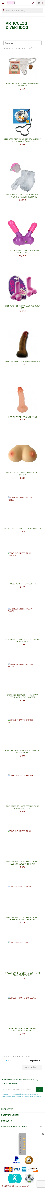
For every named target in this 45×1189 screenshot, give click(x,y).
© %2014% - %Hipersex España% (16, 1186)
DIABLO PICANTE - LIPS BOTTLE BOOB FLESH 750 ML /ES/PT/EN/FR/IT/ (22, 974)
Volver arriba (32, 1067)
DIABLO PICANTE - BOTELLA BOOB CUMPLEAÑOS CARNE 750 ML (22, 1029)
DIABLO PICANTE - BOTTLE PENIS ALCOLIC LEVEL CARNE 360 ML (22, 807)
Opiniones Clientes (21, 1144)
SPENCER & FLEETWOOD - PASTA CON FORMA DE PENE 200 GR (22, 640)
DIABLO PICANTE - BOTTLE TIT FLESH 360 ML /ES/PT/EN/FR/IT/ (22, 751)
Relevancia (22, 43)
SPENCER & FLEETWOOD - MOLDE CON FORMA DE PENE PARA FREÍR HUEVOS (22, 140)
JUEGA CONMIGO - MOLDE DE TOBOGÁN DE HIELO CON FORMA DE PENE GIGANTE (22, 196)
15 (14, 1061)
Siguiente (35, 1060)
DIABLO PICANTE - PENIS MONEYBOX (22, 417)
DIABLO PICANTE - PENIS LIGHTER (23, 584)
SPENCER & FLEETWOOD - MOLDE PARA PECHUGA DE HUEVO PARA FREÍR (22, 696)
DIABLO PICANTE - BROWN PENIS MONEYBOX (22, 361)
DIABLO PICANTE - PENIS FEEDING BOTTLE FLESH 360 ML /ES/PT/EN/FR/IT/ (22, 863)
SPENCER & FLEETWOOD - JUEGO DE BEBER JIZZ (22, 307)
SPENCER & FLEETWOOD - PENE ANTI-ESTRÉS (22, 528)
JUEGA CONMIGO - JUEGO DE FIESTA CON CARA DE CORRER (22, 251)
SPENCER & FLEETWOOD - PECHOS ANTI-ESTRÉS (22, 474)
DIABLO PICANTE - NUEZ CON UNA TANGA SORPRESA (22, 84)
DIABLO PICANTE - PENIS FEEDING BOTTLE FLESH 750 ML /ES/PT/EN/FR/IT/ (22, 918)
